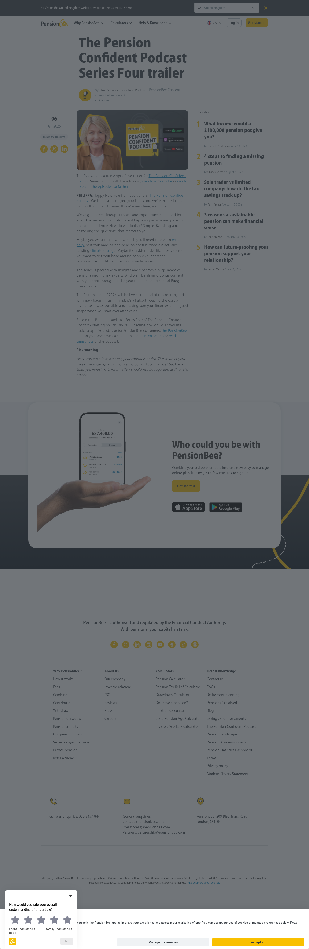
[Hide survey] (70, 896)
